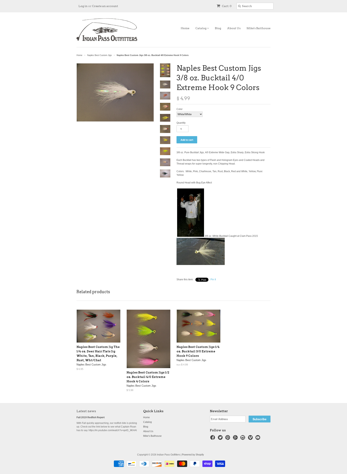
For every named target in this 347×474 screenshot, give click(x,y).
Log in (83, 6)
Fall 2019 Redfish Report (91, 417)
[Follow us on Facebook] (213, 438)
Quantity (181, 122)
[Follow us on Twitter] (221, 438)
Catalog (201, 28)
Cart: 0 (226, 6)
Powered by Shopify (193, 454)
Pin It (213, 279)
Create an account (105, 6)
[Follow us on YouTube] (258, 438)
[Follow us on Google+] (236, 438)
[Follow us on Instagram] (243, 438)
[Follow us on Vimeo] (251, 438)
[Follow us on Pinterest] (228, 438)
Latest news (86, 411)
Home (185, 28)
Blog (218, 28)
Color (180, 109)
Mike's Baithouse (258, 28)
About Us (234, 28)
